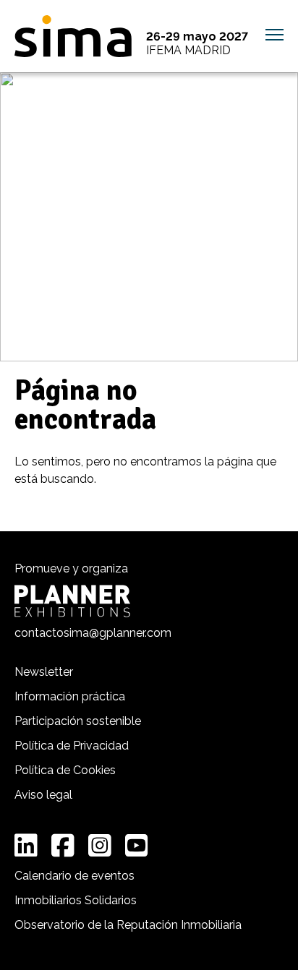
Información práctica (69, 696)
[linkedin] (26, 846)
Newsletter (43, 672)
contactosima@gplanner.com (92, 633)
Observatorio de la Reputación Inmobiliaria (128, 925)
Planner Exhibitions (72, 601)
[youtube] (136, 846)
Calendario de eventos (74, 876)
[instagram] (99, 846)
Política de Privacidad (71, 745)
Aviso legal (43, 795)
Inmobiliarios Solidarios (75, 900)
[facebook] (62, 846)
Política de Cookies (65, 770)
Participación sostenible (77, 721)
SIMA (73, 36)
